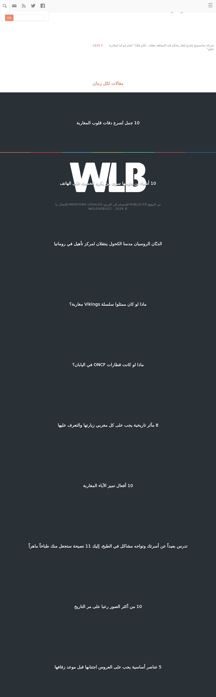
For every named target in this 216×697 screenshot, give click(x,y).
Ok (9, 18)
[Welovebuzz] (197, 6)
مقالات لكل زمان (108, 83)
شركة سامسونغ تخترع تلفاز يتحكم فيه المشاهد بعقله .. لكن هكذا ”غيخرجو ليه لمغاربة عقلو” (161, 47)
